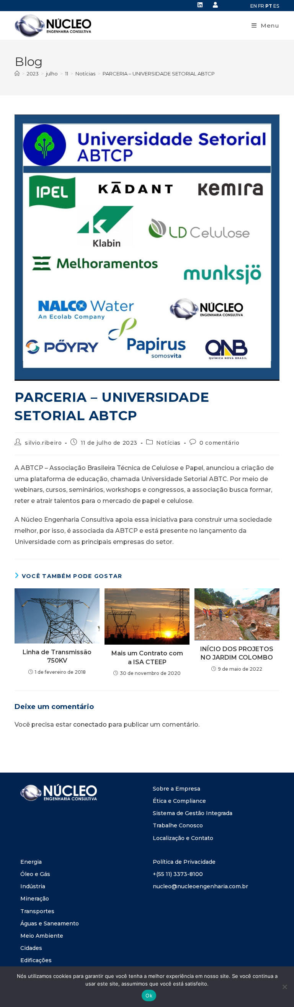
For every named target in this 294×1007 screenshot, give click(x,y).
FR (261, 6)
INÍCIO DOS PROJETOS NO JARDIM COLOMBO (236, 653)
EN (253, 6)
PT (268, 6)
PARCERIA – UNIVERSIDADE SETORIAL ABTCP (159, 73)
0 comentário (219, 442)
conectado (90, 724)
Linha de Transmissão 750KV (57, 656)
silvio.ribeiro (43, 442)
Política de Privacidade (184, 861)
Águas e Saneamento (49, 923)
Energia (31, 861)
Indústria (32, 886)
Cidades (31, 948)
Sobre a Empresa (176, 788)
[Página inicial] (17, 73)
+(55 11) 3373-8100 (178, 874)
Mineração (34, 898)
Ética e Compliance (179, 800)
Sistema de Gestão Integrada (192, 813)
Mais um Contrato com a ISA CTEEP (147, 657)
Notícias (168, 442)
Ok (148, 995)
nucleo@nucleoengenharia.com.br (200, 886)
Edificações (36, 960)
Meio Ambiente (41, 935)
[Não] (284, 987)
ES (276, 6)
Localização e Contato (183, 838)
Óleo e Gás (35, 874)
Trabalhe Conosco (178, 825)
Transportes (37, 911)
